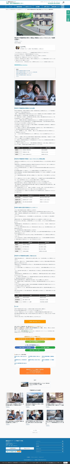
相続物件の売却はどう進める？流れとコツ (34, 360)
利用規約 (28, 457)
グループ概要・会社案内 (45, 347)
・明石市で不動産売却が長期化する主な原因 (23, 70)
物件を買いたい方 (55, 6)
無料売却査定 (19, 6)
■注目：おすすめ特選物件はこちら (35, 341)
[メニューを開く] (63, 7)
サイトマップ (42, 457)
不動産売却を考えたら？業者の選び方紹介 (21, 360)
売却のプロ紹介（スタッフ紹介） (35, 350)
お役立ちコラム (28, 6)
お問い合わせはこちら (35, 321)
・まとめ (17, 76)
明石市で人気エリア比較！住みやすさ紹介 (21, 357)
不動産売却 (16, 41)
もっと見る (35, 430)
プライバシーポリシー (34, 457)
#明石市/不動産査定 (18, 42)
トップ (10, 6)
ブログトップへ (35, 432)
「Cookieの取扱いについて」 (52, 462)
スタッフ (37, 443)
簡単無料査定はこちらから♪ (21, 64)
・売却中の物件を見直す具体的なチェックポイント (24, 73)
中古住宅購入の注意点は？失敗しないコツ (34, 357)
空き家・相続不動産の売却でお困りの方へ (21, 364)
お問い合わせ (47, 6)
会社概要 (38, 6)
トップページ (38, 441)
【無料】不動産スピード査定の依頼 (25, 347)
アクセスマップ (38, 451)
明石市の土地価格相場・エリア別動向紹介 (48, 360)
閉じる (65, 462)
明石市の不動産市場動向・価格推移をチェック (48, 357)
